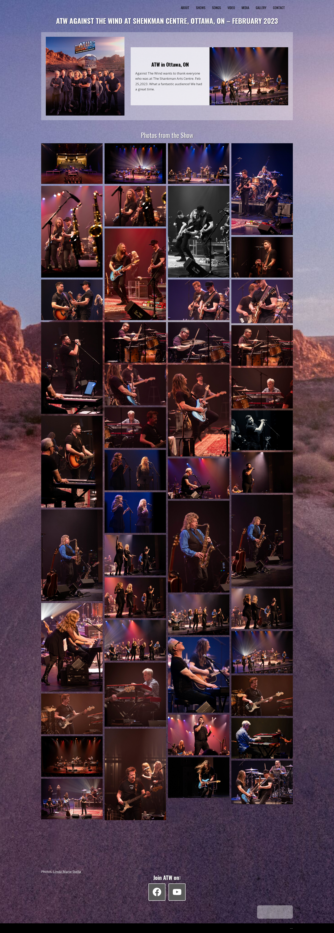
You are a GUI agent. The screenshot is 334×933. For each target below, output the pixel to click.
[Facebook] (156, 891)
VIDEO (231, 7)
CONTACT (279, 7)
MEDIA (245, 7)
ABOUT (185, 7)
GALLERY (261, 7)
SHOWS (200, 7)
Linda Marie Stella (67, 871)
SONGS (216, 7)
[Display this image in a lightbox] (72, 163)
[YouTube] (177, 891)
